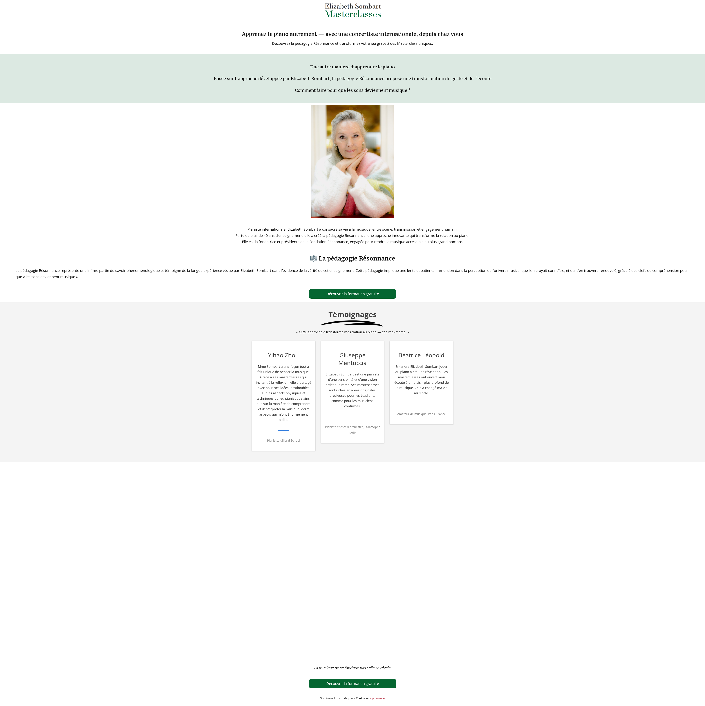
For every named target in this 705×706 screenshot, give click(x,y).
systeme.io (377, 698)
